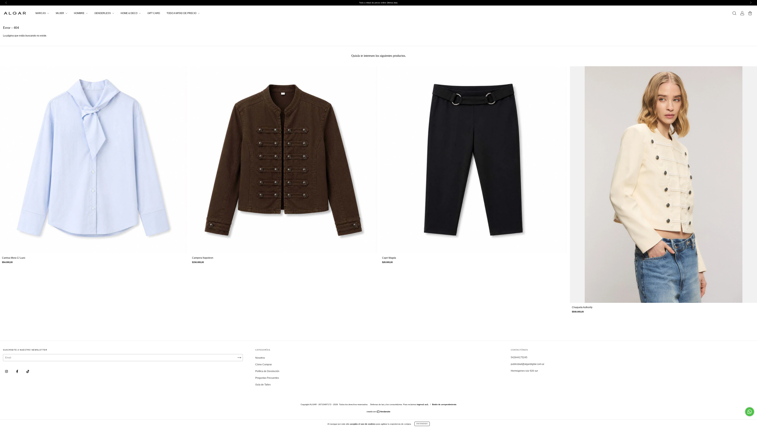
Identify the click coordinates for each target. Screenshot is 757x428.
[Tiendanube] (378, 412)
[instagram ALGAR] (7, 371)
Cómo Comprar (263, 364)
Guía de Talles (263, 384)
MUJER (60, 13)
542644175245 (519, 357)
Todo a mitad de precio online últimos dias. (378, 3)
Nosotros (260, 357)
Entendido (422, 424)
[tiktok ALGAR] (27, 371)
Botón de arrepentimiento (444, 404)
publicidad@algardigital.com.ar (527, 364)
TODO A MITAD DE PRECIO (182, 13)
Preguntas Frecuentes (267, 378)
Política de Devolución (267, 371)
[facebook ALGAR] (17, 371)
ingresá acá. (423, 404)
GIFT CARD (153, 13)
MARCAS (40, 13)
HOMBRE (79, 13)
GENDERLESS (102, 13)
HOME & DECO (129, 13)
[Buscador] (734, 13)
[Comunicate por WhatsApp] (749, 411)
